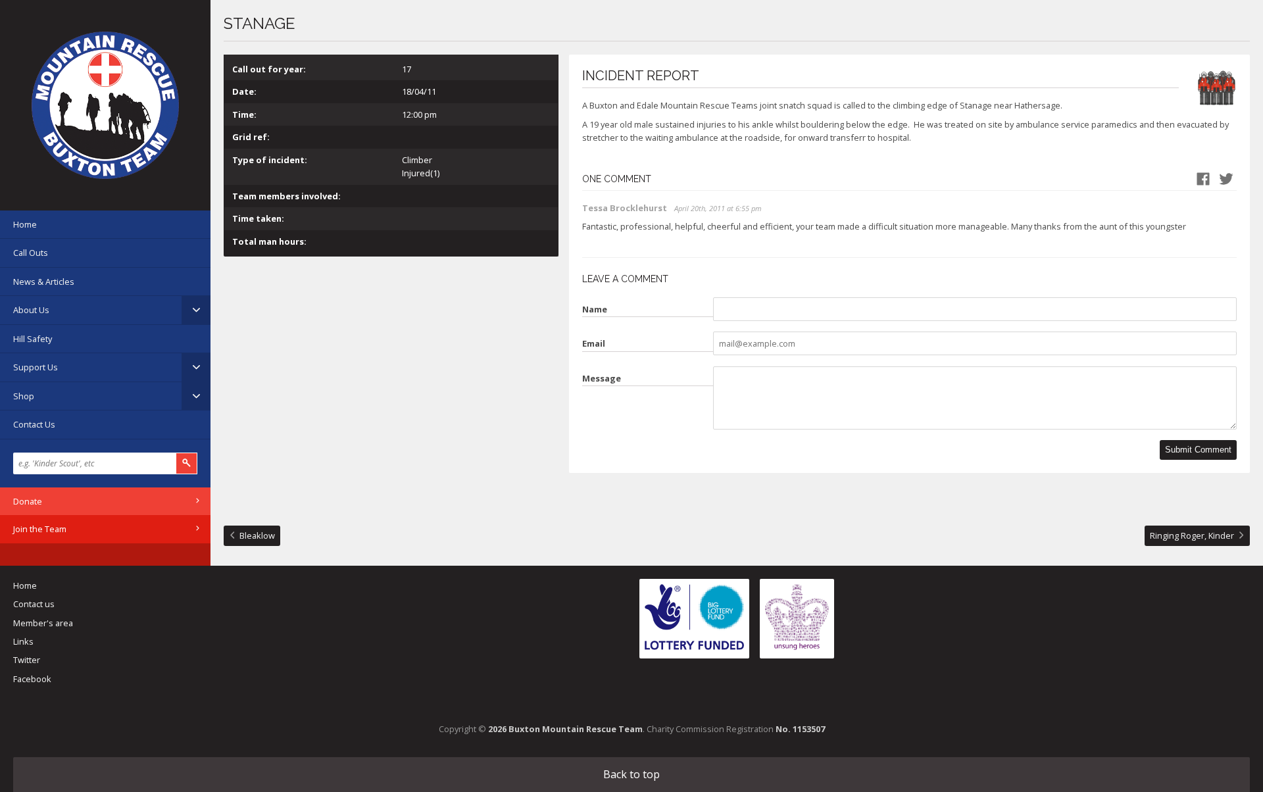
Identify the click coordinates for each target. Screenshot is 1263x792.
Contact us (34, 604)
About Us (31, 310)
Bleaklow (257, 535)
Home (25, 224)
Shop (23, 396)
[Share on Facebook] (1203, 178)
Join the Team (39, 529)
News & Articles (43, 281)
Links (23, 641)
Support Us (35, 367)
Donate (27, 501)
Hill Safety (32, 339)
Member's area (43, 623)
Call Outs (30, 253)
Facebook (32, 679)
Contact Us (34, 424)
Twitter (26, 660)
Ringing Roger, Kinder (1192, 535)
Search (186, 463)
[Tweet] (1226, 178)
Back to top (631, 774)
